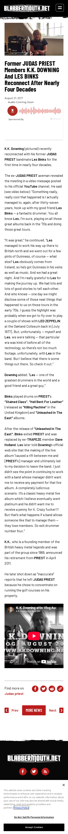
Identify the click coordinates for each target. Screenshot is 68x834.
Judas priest (14, 693)
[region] (34, 807)
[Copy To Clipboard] (60, 689)
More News (34, 710)
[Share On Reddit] (52, 689)
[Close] (64, 785)
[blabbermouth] (27, 11)
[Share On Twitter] (43, 689)
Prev (15, 710)
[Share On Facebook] (35, 689)
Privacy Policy (21, 807)
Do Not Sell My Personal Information (34, 817)
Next (52, 710)
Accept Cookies (34, 827)
